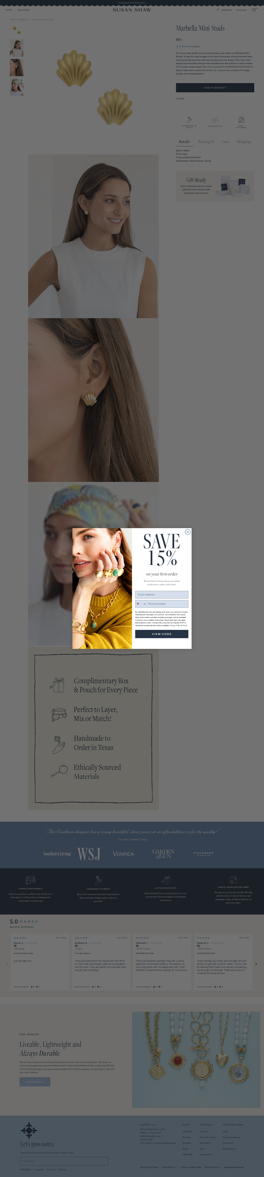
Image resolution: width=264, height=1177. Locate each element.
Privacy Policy (175, 625)
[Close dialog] (187, 532)
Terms (185, 625)
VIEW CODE (162, 634)
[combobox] (140, 604)
